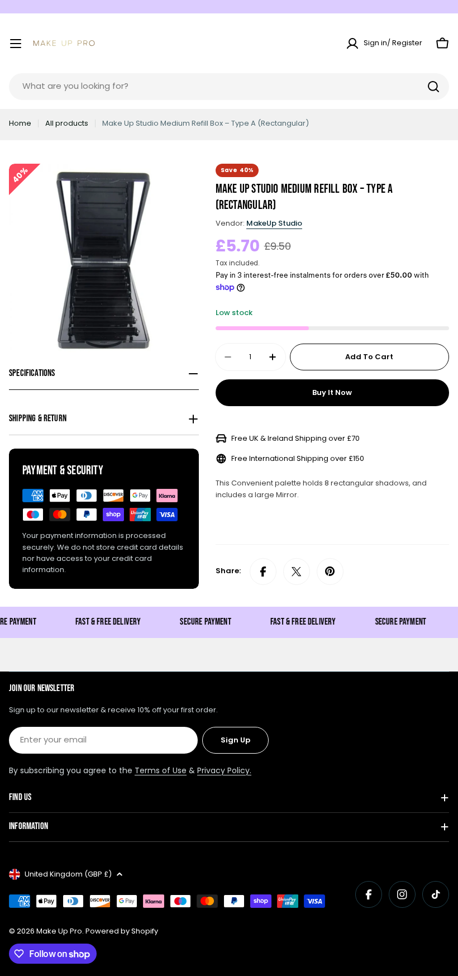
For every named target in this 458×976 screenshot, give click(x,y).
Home (20, 123)
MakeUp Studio (274, 223)
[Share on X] (296, 571)
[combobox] (229, 86)
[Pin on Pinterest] (330, 571)
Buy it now (332, 392)
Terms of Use (161, 770)
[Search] (433, 86)
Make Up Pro (59, 931)
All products (66, 123)
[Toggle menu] (15, 43)
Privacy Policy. (224, 770)
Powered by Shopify (121, 931)
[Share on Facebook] (263, 571)
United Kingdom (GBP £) (68, 874)
